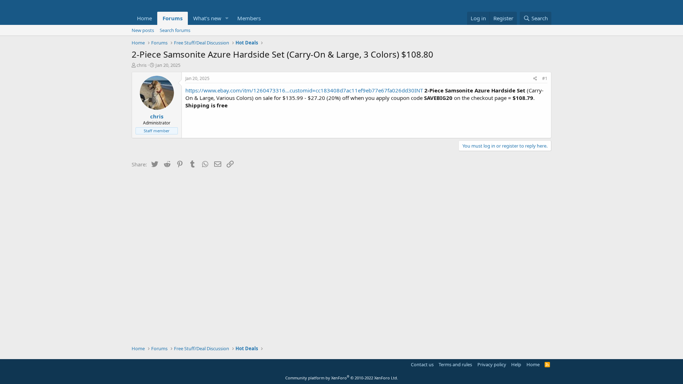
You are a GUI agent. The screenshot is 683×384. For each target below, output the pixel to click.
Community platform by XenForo (341, 377)
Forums (172, 18)
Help (516, 364)
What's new (207, 18)
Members (249, 18)
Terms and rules (455, 364)
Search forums (175, 30)
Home (144, 18)
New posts (143, 30)
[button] (227, 18)
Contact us (422, 364)
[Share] (535, 79)
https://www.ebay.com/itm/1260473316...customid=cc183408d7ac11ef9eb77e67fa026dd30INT (304, 90)
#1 (544, 78)
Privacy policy (491, 364)
